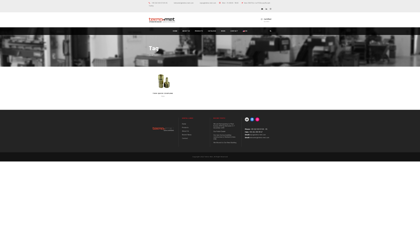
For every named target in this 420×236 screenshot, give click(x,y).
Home (175, 31)
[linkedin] (266, 9)
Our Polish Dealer (219, 131)
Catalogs (212, 31)
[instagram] (270, 9)
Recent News (187, 135)
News (223, 31)
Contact (234, 31)
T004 (162, 96)
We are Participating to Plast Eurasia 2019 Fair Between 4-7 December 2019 (224, 126)
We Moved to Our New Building (224, 142)
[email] (262, 9)
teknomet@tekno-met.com (259, 137)
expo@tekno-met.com (257, 135)
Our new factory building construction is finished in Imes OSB (224, 137)
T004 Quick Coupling (163, 93)
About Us (186, 31)
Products (199, 31)
